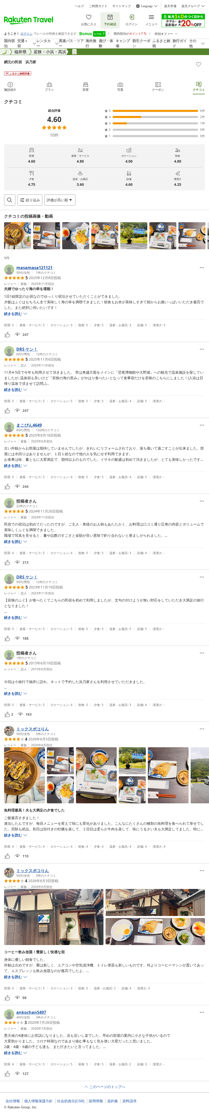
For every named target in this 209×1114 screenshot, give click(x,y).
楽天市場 (170, 6)
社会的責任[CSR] (70, 1101)
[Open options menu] (202, 268)
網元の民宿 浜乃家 (20, 61)
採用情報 (96, 1101)
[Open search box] (9, 200)
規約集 (112, 1101)
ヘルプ (79, 6)
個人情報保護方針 (38, 1101)
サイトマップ (121, 6)
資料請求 (129, 1101)
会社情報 (13, 1101)
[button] (17, 235)
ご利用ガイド (98, 6)
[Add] (198, 64)
